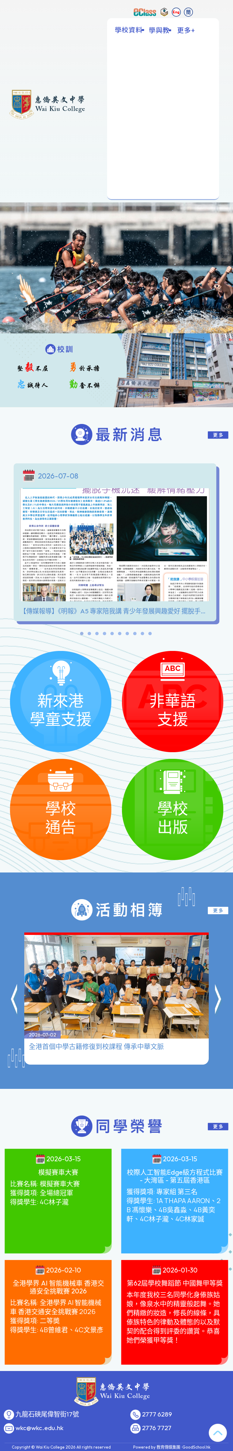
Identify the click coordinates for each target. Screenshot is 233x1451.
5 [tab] (112, 635)
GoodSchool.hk (196, 1447)
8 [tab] (135, 635)
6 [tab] (119, 635)
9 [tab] (142, 635)
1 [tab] (82, 635)
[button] (15, 1000)
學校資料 (129, 29)
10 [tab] (150, 635)
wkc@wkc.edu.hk (39, 1428)
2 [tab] (89, 635)
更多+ (186, 30)
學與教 (159, 30)
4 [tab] (104, 635)
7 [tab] (127, 635)
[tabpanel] (116, 544)
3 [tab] (97, 635)
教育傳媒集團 (168, 1447)
